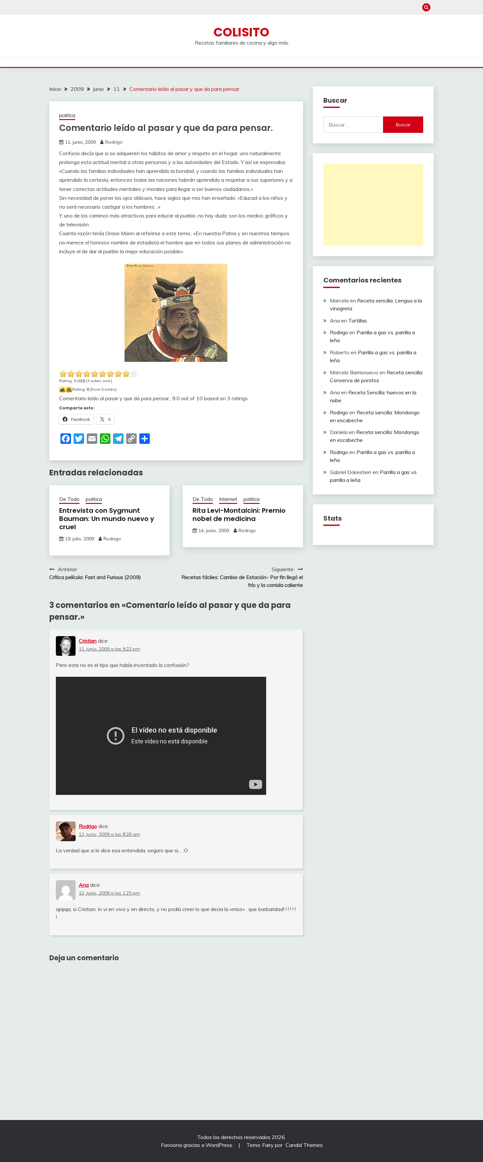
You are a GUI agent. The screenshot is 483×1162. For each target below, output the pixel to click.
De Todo (69, 499)
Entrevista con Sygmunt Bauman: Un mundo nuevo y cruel (106, 518)
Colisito (241, 32)
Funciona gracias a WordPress (197, 1145)
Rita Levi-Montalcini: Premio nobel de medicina (239, 514)
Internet (228, 499)
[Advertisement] (373, 205)
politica (67, 115)
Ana (84, 885)
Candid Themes (304, 1145)
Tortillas (357, 320)
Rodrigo (114, 142)
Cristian (88, 640)
